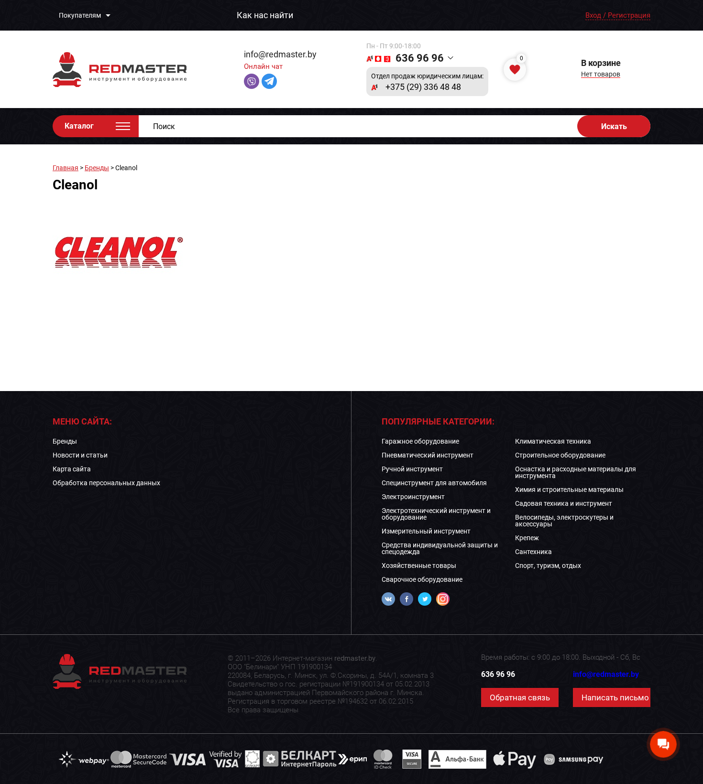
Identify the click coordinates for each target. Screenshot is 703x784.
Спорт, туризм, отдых (548, 565)
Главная (65, 168)
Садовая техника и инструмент (563, 503)
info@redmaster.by (280, 54)
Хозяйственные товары (419, 565)
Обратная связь (520, 697)
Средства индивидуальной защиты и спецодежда (440, 548)
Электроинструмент (413, 497)
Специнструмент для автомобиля (434, 483)
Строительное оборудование (560, 455)
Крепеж (527, 538)
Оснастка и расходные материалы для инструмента (575, 472)
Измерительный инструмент (426, 531)
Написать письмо (615, 697)
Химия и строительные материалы (569, 489)
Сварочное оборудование (422, 579)
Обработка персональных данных (106, 483)
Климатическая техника (553, 441)
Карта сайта (72, 469)
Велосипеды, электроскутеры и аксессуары (564, 520)
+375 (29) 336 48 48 (423, 87)
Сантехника (533, 551)
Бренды (97, 168)
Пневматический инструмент (427, 455)
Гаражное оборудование (420, 441)
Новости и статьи (80, 455)
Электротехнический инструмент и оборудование (436, 514)
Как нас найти (265, 15)
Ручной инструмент (412, 469)
